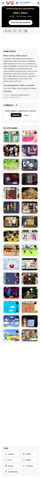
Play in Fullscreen (20, 22)
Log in (26, 115)
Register (16, 115)
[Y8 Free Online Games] (10, 3)
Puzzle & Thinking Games (20, 95)
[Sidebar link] (3, 3)
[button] (7, 91)
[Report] (20, 31)
